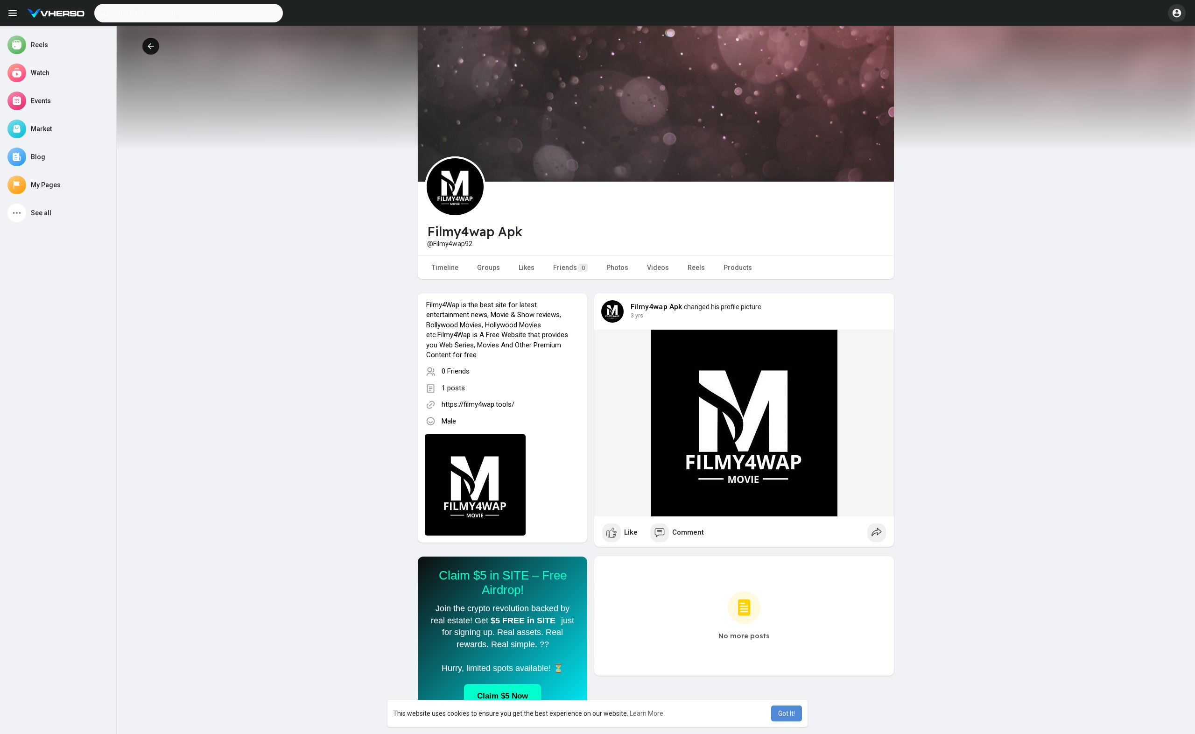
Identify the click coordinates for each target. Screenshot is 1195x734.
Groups (488, 267)
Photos (617, 267)
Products (738, 267)
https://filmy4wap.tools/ (478, 404)
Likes (526, 267)
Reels (696, 267)
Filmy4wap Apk (656, 307)
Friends (569, 267)
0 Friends (456, 371)
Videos (658, 267)
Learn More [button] (646, 713)
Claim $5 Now (502, 696)
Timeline (445, 267)
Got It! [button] (786, 713)
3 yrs (637, 315)
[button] (188, 13)
